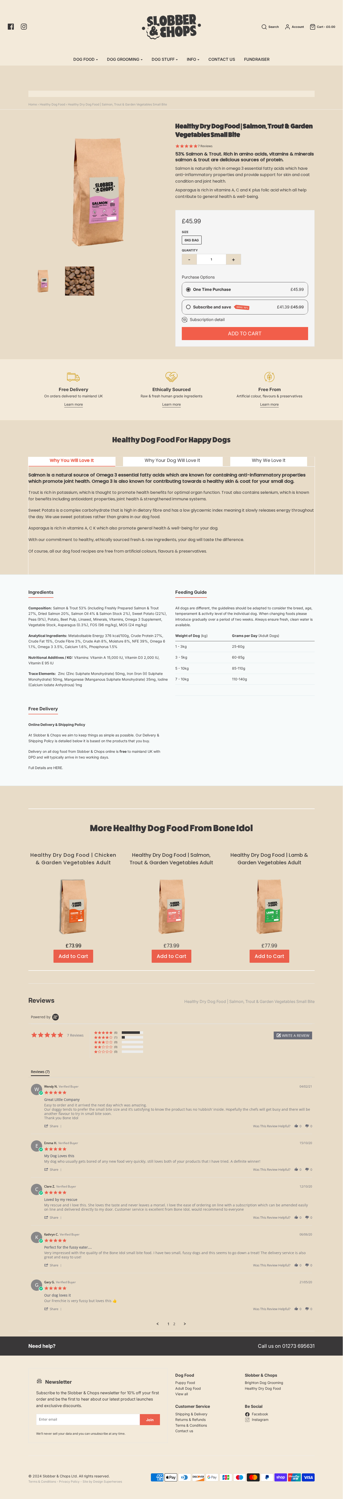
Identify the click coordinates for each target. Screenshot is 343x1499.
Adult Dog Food (188, 1388)
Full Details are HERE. (45, 768)
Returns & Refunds (190, 1419)
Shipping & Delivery (191, 1414)
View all (181, 1394)
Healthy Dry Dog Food (263, 1388)
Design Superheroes (107, 1481)
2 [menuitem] (174, 1324)
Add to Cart (245, 334)
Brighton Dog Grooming (264, 1382)
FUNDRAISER (256, 59)
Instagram (260, 1419)
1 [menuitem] (168, 1324)
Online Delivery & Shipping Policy (56, 724)
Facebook (260, 1414)
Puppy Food (185, 1382)
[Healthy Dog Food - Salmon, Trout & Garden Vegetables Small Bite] (79, 281)
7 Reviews (205, 146)
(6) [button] (115, 1032)
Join (150, 1420)
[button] (293, 1035)
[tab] (72, 461)
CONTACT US (221, 59)
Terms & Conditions (191, 1425)
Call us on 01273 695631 (286, 1346)
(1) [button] (115, 1037)
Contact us (184, 1431)
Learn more (73, 404)
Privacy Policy (69, 1481)
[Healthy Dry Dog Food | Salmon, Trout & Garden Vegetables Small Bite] (43, 281)
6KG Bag (192, 240)
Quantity (190, 250)
